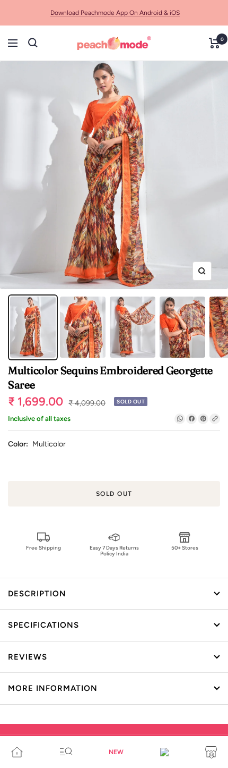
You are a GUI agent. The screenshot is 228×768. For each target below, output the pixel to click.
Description (37, 593)
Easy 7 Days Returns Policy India (114, 550)
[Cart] (214, 43)
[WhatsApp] (179, 418)
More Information (53, 688)
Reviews (27, 657)
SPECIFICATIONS (43, 625)
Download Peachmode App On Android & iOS (115, 12)
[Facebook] (191, 418)
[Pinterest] (203, 418)
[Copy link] (214, 418)
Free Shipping (43, 547)
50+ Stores (184, 547)
